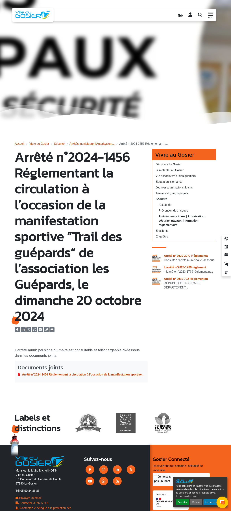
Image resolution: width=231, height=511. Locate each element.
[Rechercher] (200, 14)
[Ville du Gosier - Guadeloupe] (40, 461)
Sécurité (59, 143)
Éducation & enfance (169, 181)
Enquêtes (162, 236)
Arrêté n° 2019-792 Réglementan (186, 278)
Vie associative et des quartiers (176, 175)
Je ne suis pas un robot (162, 479)
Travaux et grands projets (172, 193)
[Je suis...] (180, 14)
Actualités (165, 204)
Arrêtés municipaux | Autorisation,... (91, 143)
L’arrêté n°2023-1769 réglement (185, 267)
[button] (52, 330)
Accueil (19, 143)
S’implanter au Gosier (170, 170)
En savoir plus (212, 502)
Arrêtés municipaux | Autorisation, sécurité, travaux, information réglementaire (182, 220)
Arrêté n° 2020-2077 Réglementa (186, 255)
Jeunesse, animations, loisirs (174, 187)
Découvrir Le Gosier (168, 164)
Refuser (196, 502)
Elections (162, 230)
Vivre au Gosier (39, 143)
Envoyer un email (30, 497)
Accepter (182, 502)
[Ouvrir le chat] (222, 502)
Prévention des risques (173, 210)
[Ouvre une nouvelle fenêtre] (90, 469)
